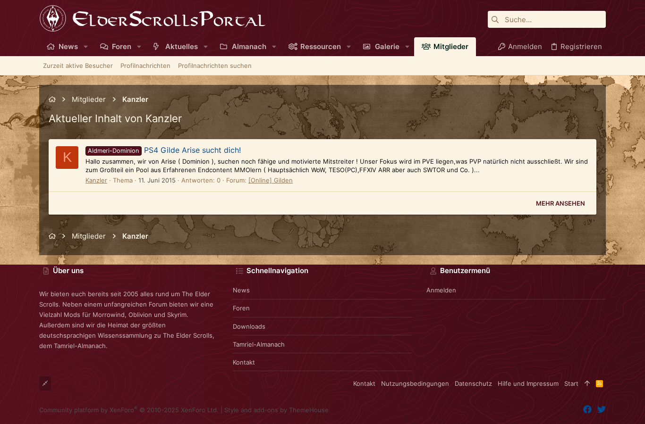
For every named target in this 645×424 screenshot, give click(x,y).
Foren (241, 308)
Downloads (249, 326)
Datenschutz (473, 383)
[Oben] (587, 383)
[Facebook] (587, 409)
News (241, 290)
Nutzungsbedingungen (415, 383)
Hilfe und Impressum (528, 383)
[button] (86, 46)
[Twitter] (601, 409)
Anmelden (441, 290)
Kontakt (244, 362)
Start (571, 383)
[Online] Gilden (270, 180)
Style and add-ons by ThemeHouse (276, 410)
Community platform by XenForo (129, 410)
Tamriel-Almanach (259, 344)
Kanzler (96, 180)
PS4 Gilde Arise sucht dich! (164, 150)
